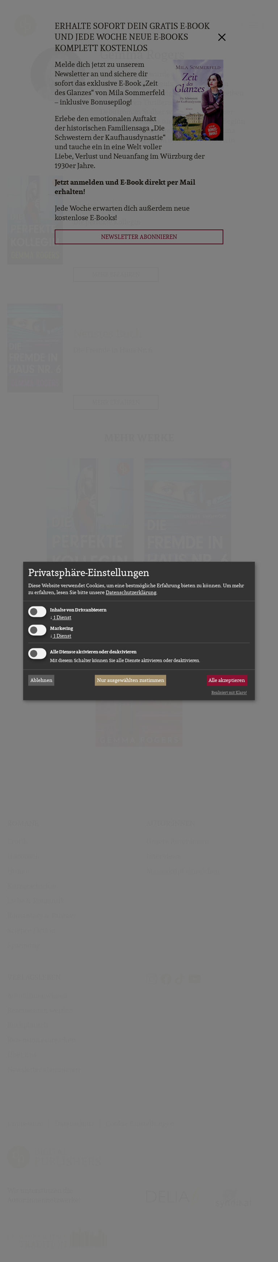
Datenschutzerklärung (131, 592)
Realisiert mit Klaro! (229, 692)
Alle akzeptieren (226, 680)
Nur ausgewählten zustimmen (130, 680)
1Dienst (60, 617)
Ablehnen (41, 680)
